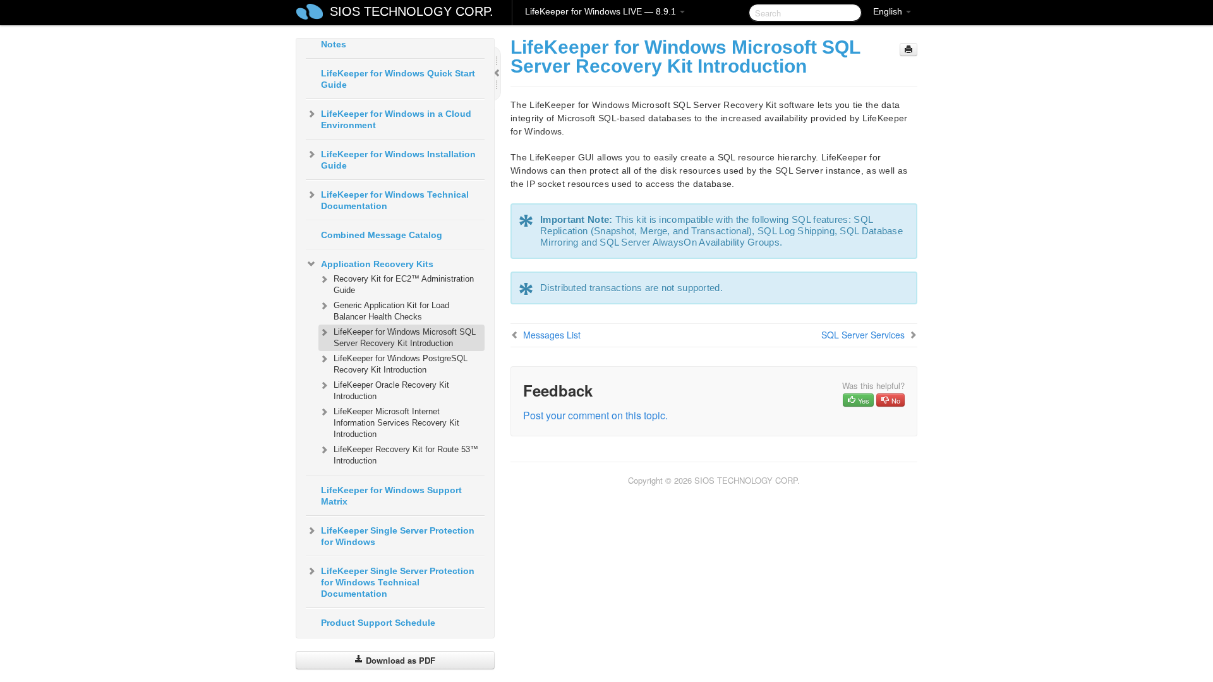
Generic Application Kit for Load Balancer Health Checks (391, 311)
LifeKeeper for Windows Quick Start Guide (398, 79)
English (889, 11)
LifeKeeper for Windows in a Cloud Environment (396, 119)
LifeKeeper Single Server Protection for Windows (397, 536)
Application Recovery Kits (377, 264)
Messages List (552, 334)
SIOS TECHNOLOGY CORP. (411, 11)
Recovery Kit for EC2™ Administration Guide (404, 284)
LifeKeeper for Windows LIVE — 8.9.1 (602, 11)
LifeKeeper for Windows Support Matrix (391, 495)
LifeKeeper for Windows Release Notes (391, 38)
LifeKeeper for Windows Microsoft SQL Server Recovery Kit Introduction (405, 337)
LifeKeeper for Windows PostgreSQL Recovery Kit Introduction (401, 364)
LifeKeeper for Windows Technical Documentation (395, 200)
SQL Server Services (863, 334)
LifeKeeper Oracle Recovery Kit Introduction (391, 390)
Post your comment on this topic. (595, 415)
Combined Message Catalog (381, 235)
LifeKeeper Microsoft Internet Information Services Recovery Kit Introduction (396, 423)
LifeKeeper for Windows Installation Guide (398, 159)
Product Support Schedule (378, 623)
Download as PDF (399, 660)
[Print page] (908, 49)
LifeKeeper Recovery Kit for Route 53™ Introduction (406, 455)
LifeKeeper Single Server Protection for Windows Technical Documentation (397, 582)
